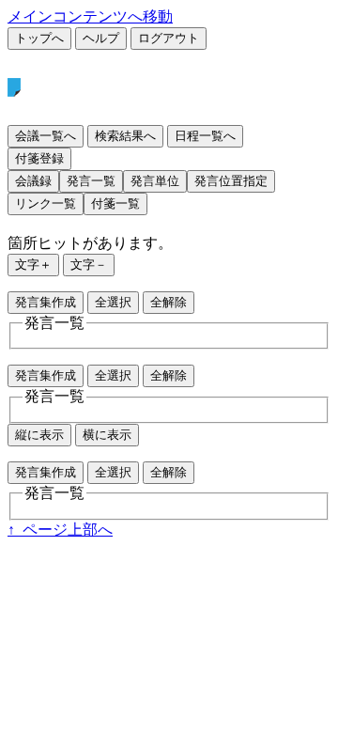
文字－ (88, 264)
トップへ (39, 38)
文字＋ (33, 264)
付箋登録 (39, 158)
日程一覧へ (205, 136)
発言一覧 (91, 181)
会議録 (33, 181)
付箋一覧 (115, 203)
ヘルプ (101, 38)
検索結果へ (125, 136)
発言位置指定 (231, 181)
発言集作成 (45, 302)
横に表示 (107, 435)
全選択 (113, 302)
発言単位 (155, 181)
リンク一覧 (45, 203)
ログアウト (168, 38)
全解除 (168, 302)
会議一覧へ (45, 136)
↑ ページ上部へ (60, 530)
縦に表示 (39, 435)
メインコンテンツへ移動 (90, 16)
